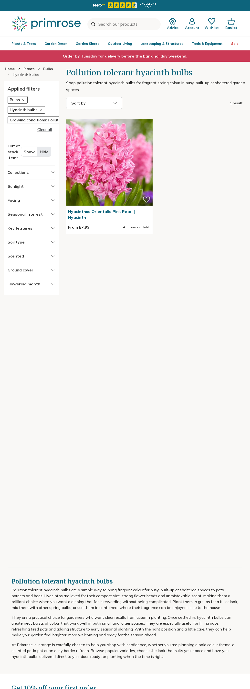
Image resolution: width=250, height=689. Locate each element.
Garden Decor (55, 44)
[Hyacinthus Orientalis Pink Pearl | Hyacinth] (109, 116)
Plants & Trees (23, 44)
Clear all (44, 129)
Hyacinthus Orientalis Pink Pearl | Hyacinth (101, 214)
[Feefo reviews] (125, 5)
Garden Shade (87, 44)
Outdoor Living (120, 44)
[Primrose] (47, 23)
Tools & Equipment (207, 44)
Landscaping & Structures (161, 44)
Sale (235, 44)
